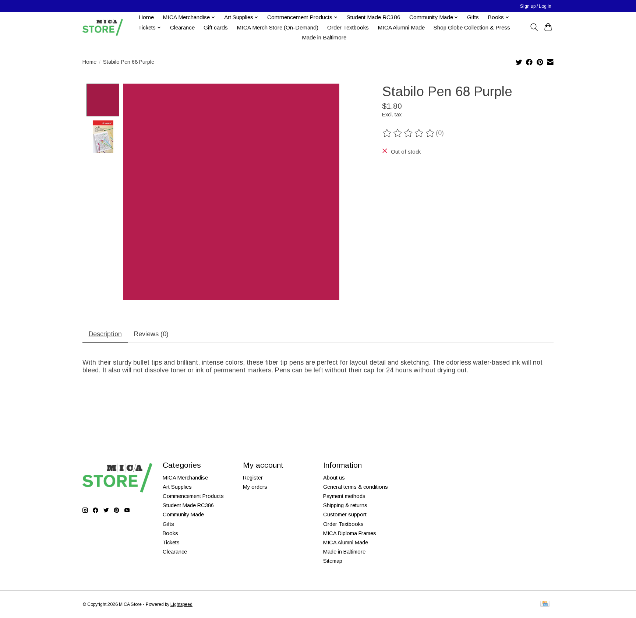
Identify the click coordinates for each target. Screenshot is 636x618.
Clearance (182, 27)
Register (253, 478)
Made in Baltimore (324, 37)
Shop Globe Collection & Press (472, 27)
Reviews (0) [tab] (151, 334)
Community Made (183, 514)
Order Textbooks (348, 27)
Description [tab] (105, 334)
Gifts (473, 17)
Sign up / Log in (535, 6)
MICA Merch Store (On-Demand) (277, 27)
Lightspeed (181, 604)
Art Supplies (177, 487)
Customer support (345, 514)
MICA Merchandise (185, 478)
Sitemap (332, 561)
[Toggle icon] (534, 27)
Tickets (171, 542)
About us (334, 478)
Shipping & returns (345, 505)
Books (170, 533)
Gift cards (216, 27)
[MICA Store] (102, 27)
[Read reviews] (409, 133)
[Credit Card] (545, 604)
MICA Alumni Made (401, 27)
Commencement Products (193, 496)
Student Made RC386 (373, 17)
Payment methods (344, 496)
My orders (255, 487)
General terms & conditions (355, 487)
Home (146, 17)
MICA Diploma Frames (349, 533)
